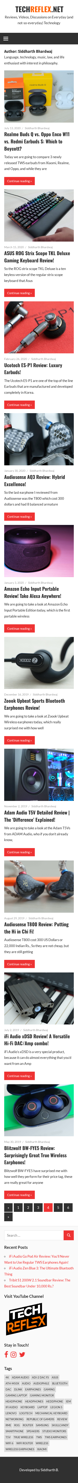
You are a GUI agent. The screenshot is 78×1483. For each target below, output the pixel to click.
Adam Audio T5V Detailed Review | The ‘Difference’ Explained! (37, 816)
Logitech (25, 1413)
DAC (8, 1389)
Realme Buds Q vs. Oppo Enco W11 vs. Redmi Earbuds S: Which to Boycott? (37, 141)
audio (26, 1383)
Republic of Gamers (40, 1419)
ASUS (55, 1377)
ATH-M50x (12, 1383)
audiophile (41, 1383)
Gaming (49, 1389)
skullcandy (60, 1425)
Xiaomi (42, 1449)
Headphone (14, 1401)
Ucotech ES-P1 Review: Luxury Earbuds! (33, 368)
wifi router (24, 1443)
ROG (17, 1425)
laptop (42, 1407)
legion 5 (56, 1407)
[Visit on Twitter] (22, 1356)
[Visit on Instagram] (13, 1356)
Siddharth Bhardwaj (37, 128)
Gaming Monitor (42, 1395)
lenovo (11, 1413)
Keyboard (28, 1407)
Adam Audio (20, 1377)
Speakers (33, 1431)
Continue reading (18, 181)
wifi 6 (9, 1443)
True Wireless (23, 1437)
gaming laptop (16, 1395)
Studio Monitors (54, 1431)
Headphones (34, 1401)
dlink (18, 1389)
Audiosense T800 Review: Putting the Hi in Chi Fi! (36, 927)
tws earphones (56, 1437)
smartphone (15, 1431)
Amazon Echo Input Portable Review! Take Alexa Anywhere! (32, 592)
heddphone (54, 1401)
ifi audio (12, 1407)
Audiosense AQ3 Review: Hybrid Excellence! (34, 480)
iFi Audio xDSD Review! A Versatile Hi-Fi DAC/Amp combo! (37, 1039)
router (28, 1425)
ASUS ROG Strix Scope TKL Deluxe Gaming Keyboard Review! (37, 256)
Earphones (33, 1389)
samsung (42, 1425)
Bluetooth (59, 1383)
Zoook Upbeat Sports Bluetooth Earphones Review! (34, 704)
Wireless (42, 1443)
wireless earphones (20, 1449)
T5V (8, 1437)
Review (62, 1419)
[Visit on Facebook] (6, 1356)
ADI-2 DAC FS (40, 1377)
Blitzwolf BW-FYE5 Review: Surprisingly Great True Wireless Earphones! (35, 1155)
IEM (68, 1401)
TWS (39, 1437)
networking (15, 1419)
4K (7, 1377)
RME (8, 1425)
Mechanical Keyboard (51, 1413)
